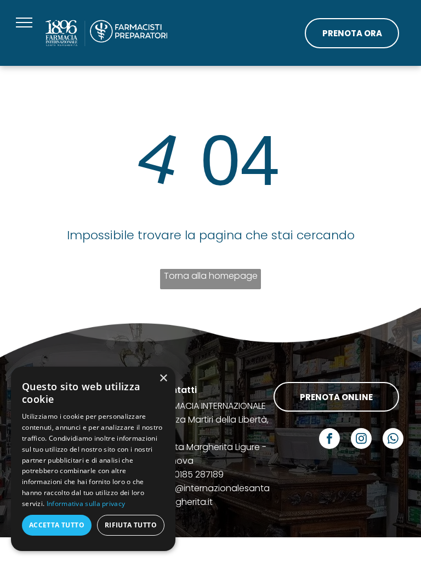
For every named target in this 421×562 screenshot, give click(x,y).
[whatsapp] (393, 440)
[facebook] (329, 440)
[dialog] (93, 459)
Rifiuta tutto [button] (131, 525)
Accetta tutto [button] (56, 525)
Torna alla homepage (211, 275)
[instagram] (361, 440)
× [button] (163, 378)
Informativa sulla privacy (86, 503)
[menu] (24, 22)
